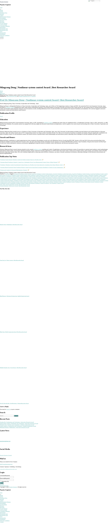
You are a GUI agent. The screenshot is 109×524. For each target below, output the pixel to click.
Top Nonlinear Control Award (57, 183)
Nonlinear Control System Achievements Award (45, 179)
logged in (8, 409)
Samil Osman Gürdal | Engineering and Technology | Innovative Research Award (19, 423)
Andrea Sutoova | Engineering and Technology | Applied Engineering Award (18, 426)
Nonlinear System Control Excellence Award (88, 180)
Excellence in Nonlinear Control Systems (9, 176)
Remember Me (5, 481)
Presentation (3, 18)
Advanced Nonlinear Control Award (22, 174)
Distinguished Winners (5, 16)
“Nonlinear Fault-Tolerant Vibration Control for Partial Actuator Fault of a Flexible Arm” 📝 (21, 159)
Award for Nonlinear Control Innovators (61, 174)
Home (1, 10)
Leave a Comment (31, 96)
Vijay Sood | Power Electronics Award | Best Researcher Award (15, 184)
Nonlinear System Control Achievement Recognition (49, 180)
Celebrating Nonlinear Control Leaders (97, 175)
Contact (2, 36)
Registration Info (4, 30)
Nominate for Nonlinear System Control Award (89, 176)
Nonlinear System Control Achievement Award (25, 180)
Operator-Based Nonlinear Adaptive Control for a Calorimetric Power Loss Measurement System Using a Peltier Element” (29, 162)
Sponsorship (3, 32)
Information (2, 27)
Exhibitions (2, 34)
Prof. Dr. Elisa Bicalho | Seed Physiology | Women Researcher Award (14, 403)
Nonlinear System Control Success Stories (43, 181)
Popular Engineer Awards (6, 455)
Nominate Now (3, 12)
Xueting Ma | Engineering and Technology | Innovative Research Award (17, 422)
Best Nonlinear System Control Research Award (59, 175)
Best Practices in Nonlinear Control (79, 175)
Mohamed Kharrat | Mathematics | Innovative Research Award (14, 427)
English (92, 0)
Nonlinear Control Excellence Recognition (42, 178)
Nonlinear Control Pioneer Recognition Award (22, 179)
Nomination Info (4, 28)
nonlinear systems (10, 107)
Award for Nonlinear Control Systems (81, 174)
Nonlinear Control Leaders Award (95, 178)
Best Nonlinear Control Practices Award (37, 175)
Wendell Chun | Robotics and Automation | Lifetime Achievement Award (17, 424)
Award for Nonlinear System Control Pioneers (17, 175)
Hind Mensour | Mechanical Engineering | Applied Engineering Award (14, 296)
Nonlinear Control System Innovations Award (67, 179)
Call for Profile (3, 24)
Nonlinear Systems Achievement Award (84, 181)
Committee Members (5, 26)
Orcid (1, 116)
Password (5, 478)
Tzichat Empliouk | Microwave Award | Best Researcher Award (15, 185)
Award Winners (3, 23)
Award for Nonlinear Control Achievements (41, 174)
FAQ (1, 31)
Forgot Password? (4, 485)
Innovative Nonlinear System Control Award (46, 176)
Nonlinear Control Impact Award (60, 178)
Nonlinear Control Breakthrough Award (21, 178)
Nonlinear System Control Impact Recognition (22, 181)
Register (2, 14)
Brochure (2, 22)
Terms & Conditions (4, 35)
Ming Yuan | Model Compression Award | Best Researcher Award (13, 331)
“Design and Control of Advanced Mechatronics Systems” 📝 (14, 170)
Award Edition (3, 19)
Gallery (1, 15)
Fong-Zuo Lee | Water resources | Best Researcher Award (12, 260)
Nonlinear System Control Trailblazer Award (64, 181)
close (1, 7)
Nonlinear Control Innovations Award (77, 178)
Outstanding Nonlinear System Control (19, 183)
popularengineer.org (5, 439)
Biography (2, 93)
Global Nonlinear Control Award (27, 176)
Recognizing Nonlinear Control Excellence (39, 183)
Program (2, 20)
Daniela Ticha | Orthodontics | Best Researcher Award (11, 224)
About (1, 11)
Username (5, 475)
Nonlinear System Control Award (69, 180)
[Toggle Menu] (0, 494)
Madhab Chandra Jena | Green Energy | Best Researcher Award (13, 367)
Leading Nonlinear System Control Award (67, 176)
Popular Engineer (4, 1)
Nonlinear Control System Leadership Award (89, 179)
